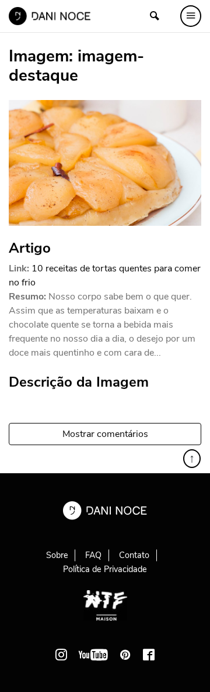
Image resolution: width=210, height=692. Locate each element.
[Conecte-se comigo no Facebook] (149, 654)
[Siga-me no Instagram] (61, 654)
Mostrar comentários (105, 434)
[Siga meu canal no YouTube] (93, 654)
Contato (134, 555)
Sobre (57, 555)
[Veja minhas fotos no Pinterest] (125, 654)
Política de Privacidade (105, 569)
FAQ (93, 555)
